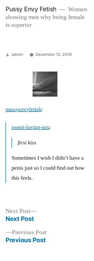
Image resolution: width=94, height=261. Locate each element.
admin (17, 54)
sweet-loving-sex (30, 127)
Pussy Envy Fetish (31, 9)
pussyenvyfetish (23, 109)
